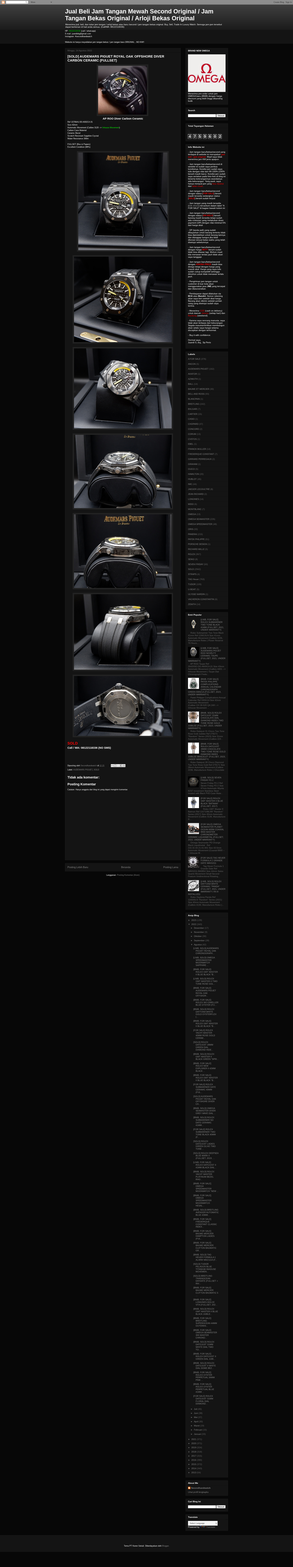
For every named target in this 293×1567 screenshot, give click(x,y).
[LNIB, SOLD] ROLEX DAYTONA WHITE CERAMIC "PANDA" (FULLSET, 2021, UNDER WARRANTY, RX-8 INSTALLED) (206, 887)
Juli (196, 1409)
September (199, 940)
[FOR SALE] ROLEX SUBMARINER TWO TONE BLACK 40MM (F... (204, 1133)
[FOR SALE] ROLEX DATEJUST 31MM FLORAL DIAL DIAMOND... (203, 1400)
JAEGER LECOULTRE (199, 489)
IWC (190, 484)
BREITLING (193, 404)
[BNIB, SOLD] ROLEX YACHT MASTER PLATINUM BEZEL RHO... (203, 1175)
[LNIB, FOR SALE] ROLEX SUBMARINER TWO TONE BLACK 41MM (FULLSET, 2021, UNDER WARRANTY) (212, 624)
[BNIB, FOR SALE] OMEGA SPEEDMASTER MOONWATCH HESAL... (202, 1200)
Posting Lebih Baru (77, 867)
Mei (196, 1417)
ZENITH (192, 604)
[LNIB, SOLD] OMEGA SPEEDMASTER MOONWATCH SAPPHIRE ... (204, 961)
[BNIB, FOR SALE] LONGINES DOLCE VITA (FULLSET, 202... (205, 1302)
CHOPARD (193, 424)
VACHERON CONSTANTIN (201, 599)
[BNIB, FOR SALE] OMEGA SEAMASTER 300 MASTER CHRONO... (205, 1334)
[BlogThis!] (115, 765)
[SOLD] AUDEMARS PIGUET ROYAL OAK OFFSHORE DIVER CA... (204, 1100)
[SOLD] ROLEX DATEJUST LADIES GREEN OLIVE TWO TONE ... (204, 1145)
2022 (194, 924)
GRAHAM (192, 464)
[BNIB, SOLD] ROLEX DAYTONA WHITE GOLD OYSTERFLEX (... (204, 1013)
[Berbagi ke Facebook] (121, 765)
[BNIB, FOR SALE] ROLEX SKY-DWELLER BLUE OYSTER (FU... (205, 1002)
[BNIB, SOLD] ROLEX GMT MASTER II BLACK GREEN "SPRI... (206, 1056)
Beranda (125, 867)
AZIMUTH (193, 379)
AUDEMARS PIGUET (82, 770)
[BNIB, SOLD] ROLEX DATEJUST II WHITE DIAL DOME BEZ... (204, 1365)
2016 (194, 1460)
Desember (199, 928)
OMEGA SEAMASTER (198, 519)
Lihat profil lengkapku (198, 1492)
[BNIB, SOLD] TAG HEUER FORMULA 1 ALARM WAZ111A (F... (205, 1257)
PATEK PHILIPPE (196, 539)
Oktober (198, 936)
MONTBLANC (194, 509)
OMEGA (192, 514)
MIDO (191, 504)
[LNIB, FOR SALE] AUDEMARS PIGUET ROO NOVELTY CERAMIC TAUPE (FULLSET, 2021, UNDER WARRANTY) (206, 654)
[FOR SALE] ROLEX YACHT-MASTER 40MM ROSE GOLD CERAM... (204, 1034)
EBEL (190, 444)
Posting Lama (170, 867)
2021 (194, 1439)
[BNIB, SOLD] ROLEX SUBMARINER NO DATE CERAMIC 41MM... (203, 1121)
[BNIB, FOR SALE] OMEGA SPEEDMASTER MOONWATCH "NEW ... (206, 1187)
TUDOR (192, 584)
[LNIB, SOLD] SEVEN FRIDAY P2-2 (211, 778)
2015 (194, 1464)
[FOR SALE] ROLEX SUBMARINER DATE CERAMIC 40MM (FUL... (204, 1088)
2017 (194, 1456)
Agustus (198, 944)
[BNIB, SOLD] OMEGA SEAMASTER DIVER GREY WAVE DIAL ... (204, 1111)
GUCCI (191, 469)
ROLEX (191, 554)
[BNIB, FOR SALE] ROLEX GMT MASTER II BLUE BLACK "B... (205, 972)
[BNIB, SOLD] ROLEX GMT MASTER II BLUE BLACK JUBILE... (205, 1311)
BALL (190, 384)
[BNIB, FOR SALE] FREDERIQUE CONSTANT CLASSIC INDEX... (205, 1223)
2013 (194, 1472)
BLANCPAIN (194, 399)
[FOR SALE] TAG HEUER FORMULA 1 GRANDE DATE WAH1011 (213, 860)
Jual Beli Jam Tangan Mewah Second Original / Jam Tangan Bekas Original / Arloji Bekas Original (139, 15)
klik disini (194, 205)
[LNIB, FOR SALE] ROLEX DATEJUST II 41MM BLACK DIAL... (204, 1165)
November (199, 932)
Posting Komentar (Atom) (128, 875)
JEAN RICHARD (196, 494)
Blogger (165, 1546)
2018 (194, 1452)
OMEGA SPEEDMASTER (200, 524)
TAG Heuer (193, 579)
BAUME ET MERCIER (198, 389)
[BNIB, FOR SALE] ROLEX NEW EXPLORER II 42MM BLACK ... (204, 1067)
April (196, 1421)
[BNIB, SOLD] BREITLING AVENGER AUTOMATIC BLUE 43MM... (206, 1212)
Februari (198, 1430)
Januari (198, 1434)
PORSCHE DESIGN (197, 544)
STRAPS (192, 574)
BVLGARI (192, 409)
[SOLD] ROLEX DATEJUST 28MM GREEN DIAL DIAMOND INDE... (203, 1046)
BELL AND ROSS (196, 394)
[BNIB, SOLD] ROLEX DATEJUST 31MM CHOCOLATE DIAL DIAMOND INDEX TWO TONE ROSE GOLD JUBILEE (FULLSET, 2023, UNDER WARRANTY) (205, 720)
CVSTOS (192, 439)
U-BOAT (192, 589)
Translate (210, 1527)
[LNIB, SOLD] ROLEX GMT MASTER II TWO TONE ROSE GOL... (205, 981)
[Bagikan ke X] (118, 765)
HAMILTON (193, 474)
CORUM (192, 434)
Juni (196, 1413)
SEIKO (191, 559)
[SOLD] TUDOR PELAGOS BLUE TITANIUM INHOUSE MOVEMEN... (204, 1268)
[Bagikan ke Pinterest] (123, 765)
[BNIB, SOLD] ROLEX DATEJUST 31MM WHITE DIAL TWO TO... (203, 1346)
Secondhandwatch (201, 1488)
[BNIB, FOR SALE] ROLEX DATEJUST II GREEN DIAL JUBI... (204, 1356)
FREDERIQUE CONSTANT (201, 454)
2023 (194, 920)
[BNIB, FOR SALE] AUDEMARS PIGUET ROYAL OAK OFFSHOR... (204, 992)
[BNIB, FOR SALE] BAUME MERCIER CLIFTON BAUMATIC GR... (204, 1247)
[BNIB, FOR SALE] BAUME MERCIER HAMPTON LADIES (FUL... (203, 1235)
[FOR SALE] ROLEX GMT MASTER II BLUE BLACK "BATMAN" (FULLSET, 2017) (212, 802)
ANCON (192, 364)
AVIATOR (192, 374)
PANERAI (192, 534)
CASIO (191, 419)
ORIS (190, 529)
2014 (194, 1468)
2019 (194, 1447)
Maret (197, 1425)
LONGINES (193, 499)
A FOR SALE (194, 359)
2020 (194, 1443)
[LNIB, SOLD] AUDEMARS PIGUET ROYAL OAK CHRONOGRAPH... (206, 951)
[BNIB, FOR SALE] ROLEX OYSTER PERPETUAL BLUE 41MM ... (203, 1388)
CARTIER (192, 414)
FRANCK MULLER (197, 449)
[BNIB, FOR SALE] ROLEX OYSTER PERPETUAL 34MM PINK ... (204, 1376)
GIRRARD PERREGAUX (200, 459)
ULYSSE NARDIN (196, 594)
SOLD (96, 770)
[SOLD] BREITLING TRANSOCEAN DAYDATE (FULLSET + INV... (205, 1280)
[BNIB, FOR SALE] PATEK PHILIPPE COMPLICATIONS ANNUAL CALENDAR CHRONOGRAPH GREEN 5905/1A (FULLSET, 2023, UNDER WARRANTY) (204, 687)
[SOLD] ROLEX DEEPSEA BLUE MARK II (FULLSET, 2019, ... (205, 1156)
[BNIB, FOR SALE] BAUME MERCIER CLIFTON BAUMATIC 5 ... (205, 1291)
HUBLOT (192, 479)
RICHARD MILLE (196, 549)
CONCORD (193, 429)
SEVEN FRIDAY (195, 564)
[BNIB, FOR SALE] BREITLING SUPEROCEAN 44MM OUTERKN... (205, 1322)
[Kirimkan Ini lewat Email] (112, 765)
